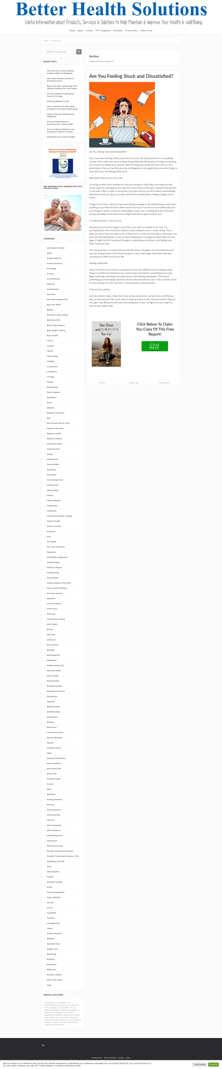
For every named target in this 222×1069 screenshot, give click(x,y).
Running (50, 804)
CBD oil (50, 351)
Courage (50, 377)
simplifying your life (55, 861)
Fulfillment (52, 511)
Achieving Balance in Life (58, 101)
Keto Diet (51, 634)
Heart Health (52, 578)
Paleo (49, 753)
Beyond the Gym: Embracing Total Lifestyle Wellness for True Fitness (62, 87)
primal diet (52, 773)
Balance (50, 310)
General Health (53, 521)
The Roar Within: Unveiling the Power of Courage (60, 94)
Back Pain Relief (54, 304)
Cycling (50, 382)
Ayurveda (51, 294)
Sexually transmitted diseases (60, 851)
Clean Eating (52, 356)
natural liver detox (55, 732)
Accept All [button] (213, 1064)
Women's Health (54, 974)
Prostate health (54, 779)
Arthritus (51, 284)
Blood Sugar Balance (56, 325)
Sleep (49, 866)
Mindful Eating (53, 706)
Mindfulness (52, 717)
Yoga (49, 985)
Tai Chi (49, 907)
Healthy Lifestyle (54, 567)
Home (72, 31)
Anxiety (50, 273)
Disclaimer (118, 31)
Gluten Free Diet (54, 526)
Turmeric (51, 918)
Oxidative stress (54, 748)
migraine (51, 701)
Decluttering (52, 387)
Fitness (50, 495)
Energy (50, 454)
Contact (89, 31)
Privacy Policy (131, 31)
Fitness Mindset (54, 500)
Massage (50, 650)
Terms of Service (110, 1058)
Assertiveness (53, 289)
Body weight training (56, 330)
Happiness (51, 552)
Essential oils (52, 459)
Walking (50, 938)
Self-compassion (54, 825)
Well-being (51, 954)
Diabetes (50, 407)
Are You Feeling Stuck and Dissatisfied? (131, 76)
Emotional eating (54, 443)
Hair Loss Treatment (56, 547)
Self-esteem (52, 840)
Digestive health (54, 433)
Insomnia (51, 614)
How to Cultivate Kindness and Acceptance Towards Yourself (60, 130)
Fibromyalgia (52, 490)
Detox (49, 402)
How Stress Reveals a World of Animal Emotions (60, 79)
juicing (50, 629)
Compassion (52, 366)
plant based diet (54, 768)
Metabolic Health (54, 686)
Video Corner (146, 31)
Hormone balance (55, 593)
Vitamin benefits (54, 933)
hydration (51, 598)
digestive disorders (55, 428)
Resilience (51, 794)
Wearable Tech (53, 944)
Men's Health (52, 676)
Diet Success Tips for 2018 (58, 423)
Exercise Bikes (53, 464)
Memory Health (54, 670)
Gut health (51, 541)
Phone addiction (54, 763)
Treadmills (51, 913)
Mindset (50, 722)
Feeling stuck (52, 485)
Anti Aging (51, 268)
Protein (50, 784)
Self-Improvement (55, 846)
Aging (49, 253)
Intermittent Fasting (56, 619)
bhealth (102, 383)
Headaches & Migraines (57, 557)
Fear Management (55, 480)
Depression (52, 397)
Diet (48, 418)
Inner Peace (52, 608)
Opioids (50, 743)
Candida (50, 346)
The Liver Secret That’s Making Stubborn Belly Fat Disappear (60, 72)
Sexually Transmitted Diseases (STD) (63, 856)
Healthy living (53, 572)
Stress (49, 887)
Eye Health (51, 474)
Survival (50, 902)
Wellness (51, 959)
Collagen (50, 361)
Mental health (53, 681)
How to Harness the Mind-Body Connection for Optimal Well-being (62, 107)
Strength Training (54, 882)
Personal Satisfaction (56, 758)
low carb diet (52, 645)
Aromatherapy (53, 279)
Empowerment (53, 449)
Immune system (54, 603)
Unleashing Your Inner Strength (61, 137)
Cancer (50, 340)
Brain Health (52, 335)
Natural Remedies (55, 737)
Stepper (50, 876)
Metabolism (52, 696)
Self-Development (55, 835)
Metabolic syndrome (56, 691)
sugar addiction (54, 897)
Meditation (52, 660)
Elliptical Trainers (54, 438)
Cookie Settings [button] (199, 1064)
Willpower (51, 969)
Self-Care (51, 820)
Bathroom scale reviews (57, 315)
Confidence (52, 371)
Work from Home (54, 980)
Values (50, 928)
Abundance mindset (56, 248)
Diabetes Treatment (55, 413)
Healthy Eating (53, 562)
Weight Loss (52, 949)
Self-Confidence (54, 830)
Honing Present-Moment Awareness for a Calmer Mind (60, 122)
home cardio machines (57, 588)
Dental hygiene (53, 392)
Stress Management (55, 892)
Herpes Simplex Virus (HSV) (59, 583)
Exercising (51, 469)
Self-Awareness (53, 815)
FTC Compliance (103, 31)
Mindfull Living (53, 712)
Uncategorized (53, 923)
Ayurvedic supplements (57, 299)
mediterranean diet (55, 665)
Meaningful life (53, 655)
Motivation (52, 727)
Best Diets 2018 (53, 320)
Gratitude (51, 531)
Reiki (49, 789)
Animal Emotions (54, 263)
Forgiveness (52, 505)
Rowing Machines (54, 799)
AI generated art (54, 258)
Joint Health (52, 624)
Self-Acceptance (54, 810)
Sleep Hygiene (53, 871)
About (80, 31)
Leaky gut (51, 639)
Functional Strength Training (59, 516)
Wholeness (51, 964)
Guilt (49, 536)
